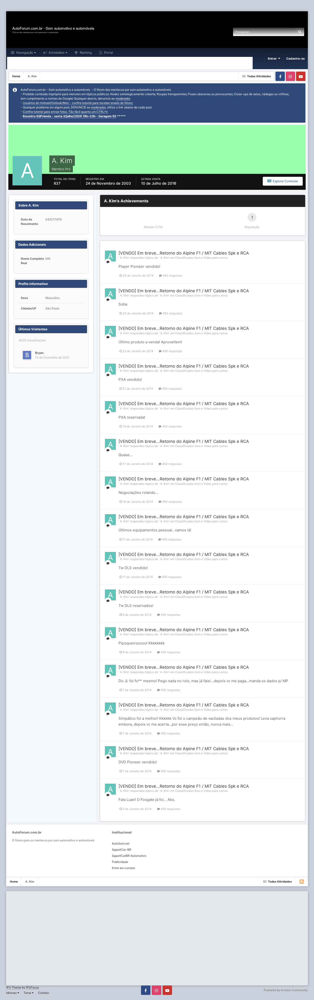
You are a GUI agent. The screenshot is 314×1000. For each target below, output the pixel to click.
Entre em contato (123, 868)
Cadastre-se (295, 58)
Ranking (85, 52)
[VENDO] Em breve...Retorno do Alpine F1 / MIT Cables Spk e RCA (183, 253)
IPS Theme (13, 987)
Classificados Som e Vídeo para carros (201, 257)
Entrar (273, 58)
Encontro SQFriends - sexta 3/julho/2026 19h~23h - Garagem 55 (69, 116)
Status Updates (278, 32)
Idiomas (11, 993)
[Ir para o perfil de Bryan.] (27, 355)
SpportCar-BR (121, 849)
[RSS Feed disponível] (302, 881)
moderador (123, 98)
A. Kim (124, 257)
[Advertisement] (89, 6)
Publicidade (120, 862)
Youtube (300, 76)
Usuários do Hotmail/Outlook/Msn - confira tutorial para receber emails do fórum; (78, 103)
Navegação (24, 52)
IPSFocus (32, 987)
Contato (43, 993)
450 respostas (172, 275)
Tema (28, 993)
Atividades (56, 52)
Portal (108, 52)
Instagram (290, 76)
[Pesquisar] (299, 32)
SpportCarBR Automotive (129, 856)
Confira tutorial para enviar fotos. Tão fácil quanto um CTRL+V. (65, 112)
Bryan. (39, 353)
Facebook (280, 76)
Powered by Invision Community (286, 990)
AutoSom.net (121, 843)
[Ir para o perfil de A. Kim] (110, 256)
